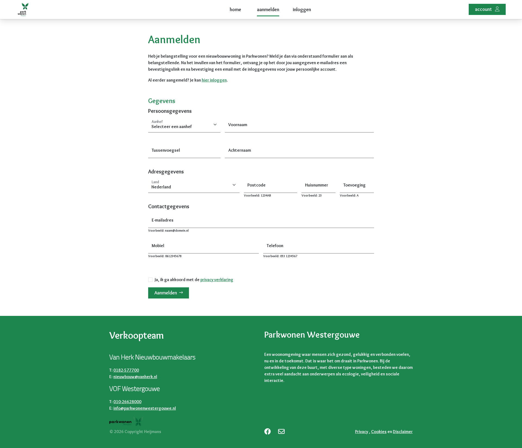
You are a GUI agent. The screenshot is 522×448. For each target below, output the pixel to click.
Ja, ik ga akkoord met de (194, 279)
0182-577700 (126, 370)
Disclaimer (403, 431)
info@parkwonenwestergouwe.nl (144, 408)
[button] (487, 9)
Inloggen (302, 10)
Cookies (379, 431)
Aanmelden (268, 10)
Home (235, 10)
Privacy (361, 431)
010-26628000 (127, 401)
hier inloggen (214, 80)
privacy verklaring (216, 279)
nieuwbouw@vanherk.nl (135, 376)
